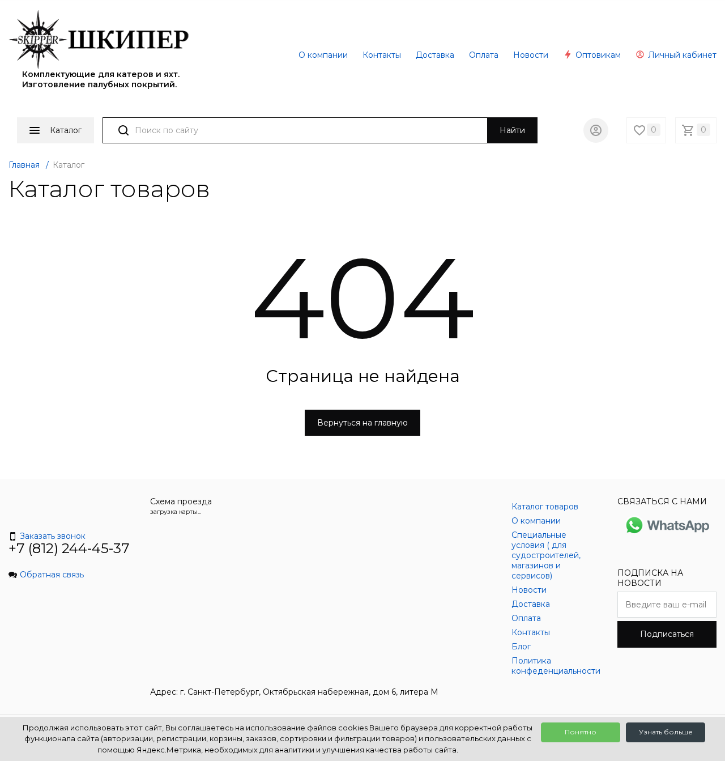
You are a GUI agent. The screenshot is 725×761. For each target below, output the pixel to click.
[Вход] (595, 130)
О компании (323, 55)
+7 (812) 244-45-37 (69, 548)
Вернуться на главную (362, 423)
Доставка (435, 55)
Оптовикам (597, 55)
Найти (512, 130)
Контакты (381, 55)
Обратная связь (52, 574)
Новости (530, 55)
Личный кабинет (681, 55)
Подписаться (667, 634)
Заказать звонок (53, 536)
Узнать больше (666, 732)
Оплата (483, 55)
